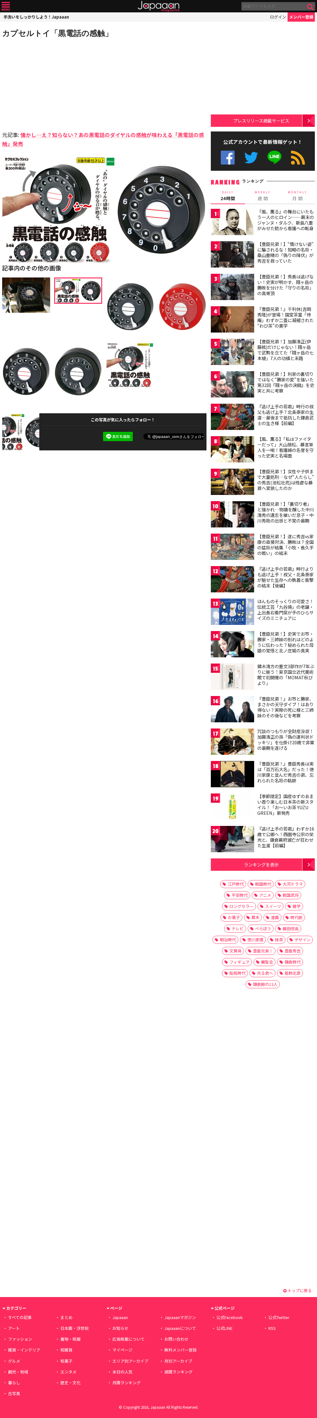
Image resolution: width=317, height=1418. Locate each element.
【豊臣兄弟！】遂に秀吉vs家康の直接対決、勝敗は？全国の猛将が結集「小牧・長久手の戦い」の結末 (285, 544)
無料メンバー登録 (180, 1350)
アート (14, 1328)
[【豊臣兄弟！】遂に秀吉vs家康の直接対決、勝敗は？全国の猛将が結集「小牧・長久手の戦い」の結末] (232, 548)
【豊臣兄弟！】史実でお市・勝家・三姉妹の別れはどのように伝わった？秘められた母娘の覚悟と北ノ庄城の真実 (285, 642)
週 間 (263, 195)
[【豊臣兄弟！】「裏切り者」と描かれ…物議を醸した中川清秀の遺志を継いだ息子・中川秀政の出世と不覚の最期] (232, 515)
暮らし (14, 1383)
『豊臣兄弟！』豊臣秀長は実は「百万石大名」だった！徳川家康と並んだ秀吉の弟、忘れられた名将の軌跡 (285, 772)
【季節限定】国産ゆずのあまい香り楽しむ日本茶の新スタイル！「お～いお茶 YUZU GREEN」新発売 (285, 804)
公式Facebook (227, 158)
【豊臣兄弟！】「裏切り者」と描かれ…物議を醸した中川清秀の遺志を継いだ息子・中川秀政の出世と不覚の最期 (285, 512)
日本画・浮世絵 (74, 1328)
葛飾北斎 (292, 973)
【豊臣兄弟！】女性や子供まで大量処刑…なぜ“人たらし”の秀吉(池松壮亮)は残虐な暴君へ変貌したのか (285, 479)
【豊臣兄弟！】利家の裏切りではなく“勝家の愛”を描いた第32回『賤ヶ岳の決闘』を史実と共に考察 (285, 382)
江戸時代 (236, 884)
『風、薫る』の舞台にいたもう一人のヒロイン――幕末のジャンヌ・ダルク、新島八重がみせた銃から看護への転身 (285, 219)
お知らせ (120, 1328)
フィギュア (239, 962)
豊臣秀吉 (292, 951)
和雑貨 (66, 1350)
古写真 (14, 1393)
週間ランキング (178, 1372)
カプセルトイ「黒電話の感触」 (57, 33)
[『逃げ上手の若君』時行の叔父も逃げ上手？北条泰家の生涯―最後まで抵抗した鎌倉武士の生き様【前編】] (232, 418)
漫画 (275, 917)
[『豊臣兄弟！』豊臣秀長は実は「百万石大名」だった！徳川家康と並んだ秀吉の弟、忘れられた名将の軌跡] (232, 775)
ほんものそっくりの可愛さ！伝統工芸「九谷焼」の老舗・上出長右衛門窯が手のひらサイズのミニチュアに (285, 609)
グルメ (14, 1361)
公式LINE (274, 158)
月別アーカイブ (178, 1361)
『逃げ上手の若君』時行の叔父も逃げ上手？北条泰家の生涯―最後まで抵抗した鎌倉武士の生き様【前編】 (285, 414)
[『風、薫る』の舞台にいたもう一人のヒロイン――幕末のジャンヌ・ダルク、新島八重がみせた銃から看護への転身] (232, 223)
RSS (298, 158)
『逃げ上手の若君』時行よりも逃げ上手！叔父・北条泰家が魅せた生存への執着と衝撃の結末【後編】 (285, 577)
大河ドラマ (293, 884)
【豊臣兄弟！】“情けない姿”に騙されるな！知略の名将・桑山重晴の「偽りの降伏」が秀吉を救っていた (285, 252)
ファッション (20, 1339)
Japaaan (158, 6)
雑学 (297, 906)
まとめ (66, 1317)
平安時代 (240, 895)
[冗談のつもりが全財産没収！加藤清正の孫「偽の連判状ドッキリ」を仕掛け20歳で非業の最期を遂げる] (232, 742)
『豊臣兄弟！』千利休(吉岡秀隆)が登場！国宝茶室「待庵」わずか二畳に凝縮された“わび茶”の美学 (285, 317)
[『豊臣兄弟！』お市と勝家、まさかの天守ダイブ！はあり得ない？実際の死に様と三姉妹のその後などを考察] (232, 710)
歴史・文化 (70, 1383)
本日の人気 (122, 1372)
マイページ (122, 1350)
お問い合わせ (176, 1339)
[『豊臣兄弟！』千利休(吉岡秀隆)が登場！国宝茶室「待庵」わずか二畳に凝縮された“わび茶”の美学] (232, 320)
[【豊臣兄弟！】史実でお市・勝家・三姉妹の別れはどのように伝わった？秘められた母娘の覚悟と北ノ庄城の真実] (232, 645)
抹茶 (279, 940)
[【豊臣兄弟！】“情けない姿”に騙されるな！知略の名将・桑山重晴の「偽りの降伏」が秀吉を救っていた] (232, 255)
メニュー (6, 6)
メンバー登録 (301, 17)
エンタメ (68, 1372)
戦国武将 (291, 895)
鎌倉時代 (292, 962)
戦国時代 (263, 884)
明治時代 (228, 940)
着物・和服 (70, 1339)
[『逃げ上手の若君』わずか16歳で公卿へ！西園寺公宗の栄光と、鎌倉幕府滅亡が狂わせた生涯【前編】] (232, 840)
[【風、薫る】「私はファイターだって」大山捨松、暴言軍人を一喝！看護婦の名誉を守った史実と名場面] (232, 450)
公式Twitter (251, 158)
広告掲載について (128, 1339)
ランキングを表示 (261, 864)
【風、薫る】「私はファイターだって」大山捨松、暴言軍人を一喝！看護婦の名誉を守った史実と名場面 (285, 447)
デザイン (302, 940)
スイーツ (273, 906)
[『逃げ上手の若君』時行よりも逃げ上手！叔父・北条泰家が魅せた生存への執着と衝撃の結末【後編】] (232, 580)
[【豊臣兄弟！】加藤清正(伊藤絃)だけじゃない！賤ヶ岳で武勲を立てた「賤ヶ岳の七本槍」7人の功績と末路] (232, 353)
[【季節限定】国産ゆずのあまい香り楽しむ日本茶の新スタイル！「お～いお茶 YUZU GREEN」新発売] (232, 807)
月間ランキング (126, 1383)
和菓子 (66, 1361)
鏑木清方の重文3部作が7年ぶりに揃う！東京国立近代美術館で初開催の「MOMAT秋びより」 (285, 674)
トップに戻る (299, 1290)
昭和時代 (237, 973)
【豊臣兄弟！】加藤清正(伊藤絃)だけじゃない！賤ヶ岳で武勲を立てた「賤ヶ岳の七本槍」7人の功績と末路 (285, 349)
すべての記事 (20, 1317)
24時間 (227, 195)
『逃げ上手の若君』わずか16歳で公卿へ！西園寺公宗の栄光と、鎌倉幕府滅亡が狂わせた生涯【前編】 (285, 837)
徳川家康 (255, 940)
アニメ (265, 895)
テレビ (238, 928)
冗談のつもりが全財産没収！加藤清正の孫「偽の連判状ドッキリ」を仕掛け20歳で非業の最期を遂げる (285, 739)
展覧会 (267, 962)
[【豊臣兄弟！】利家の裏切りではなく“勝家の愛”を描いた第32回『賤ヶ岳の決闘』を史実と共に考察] (232, 385)
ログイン (278, 17)
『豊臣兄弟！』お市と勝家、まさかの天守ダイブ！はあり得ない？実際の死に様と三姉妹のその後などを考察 (285, 707)
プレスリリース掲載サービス (261, 120)
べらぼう (263, 928)
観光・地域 (18, 1372)
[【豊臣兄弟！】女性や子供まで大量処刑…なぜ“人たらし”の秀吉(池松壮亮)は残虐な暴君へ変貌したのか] (232, 483)
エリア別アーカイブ (130, 1361)
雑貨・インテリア (24, 1350)
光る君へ (265, 973)
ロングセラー (241, 906)
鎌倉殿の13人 (265, 984)
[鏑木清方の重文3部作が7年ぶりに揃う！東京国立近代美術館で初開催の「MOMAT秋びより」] (232, 678)
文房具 (235, 951)
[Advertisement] (53, 83)
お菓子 (234, 917)
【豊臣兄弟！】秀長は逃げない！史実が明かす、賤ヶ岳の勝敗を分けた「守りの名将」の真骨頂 (285, 284)
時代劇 (296, 917)
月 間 (297, 195)
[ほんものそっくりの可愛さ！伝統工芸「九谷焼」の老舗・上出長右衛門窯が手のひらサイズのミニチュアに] (232, 613)
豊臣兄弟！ (263, 951)
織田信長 (291, 928)
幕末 (255, 917)
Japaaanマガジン (180, 1317)
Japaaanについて (180, 1328)
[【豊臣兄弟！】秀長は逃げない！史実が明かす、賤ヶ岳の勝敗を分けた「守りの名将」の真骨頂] (232, 288)
